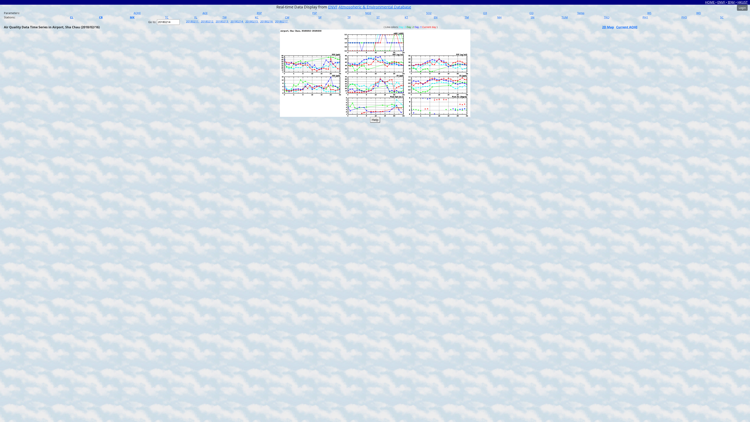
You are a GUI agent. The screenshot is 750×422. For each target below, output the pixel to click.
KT (406, 17)
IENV (732, 2)
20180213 (222, 21)
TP (349, 17)
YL (195, 17)
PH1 (645, 17)
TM (467, 17)
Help (375, 120)
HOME (710, 2)
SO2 (428, 13)
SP (320, 17)
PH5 (684, 17)
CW (287, 17)
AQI (205, 13)
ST (378, 17)
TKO (606, 17)
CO (531, 13)
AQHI (137, 13)
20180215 (252, 21)
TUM (565, 17)
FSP (314, 13)
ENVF (721, 2)
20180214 (237, 21)
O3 (485, 13)
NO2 (368, 13)
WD (698, 13)
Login (742, 8)
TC (166, 17)
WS (649, 13)
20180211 (192, 21)
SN (532, 17)
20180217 (281, 21)
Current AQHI (626, 27)
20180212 (207, 21)
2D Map (608, 27)
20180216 (266, 21)
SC (721, 17)
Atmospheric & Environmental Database (374, 7)
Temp (580, 13)
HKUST (743, 2)
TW (224, 17)
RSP (259, 13)
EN (436, 17)
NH (499, 17)
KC (256, 17)
